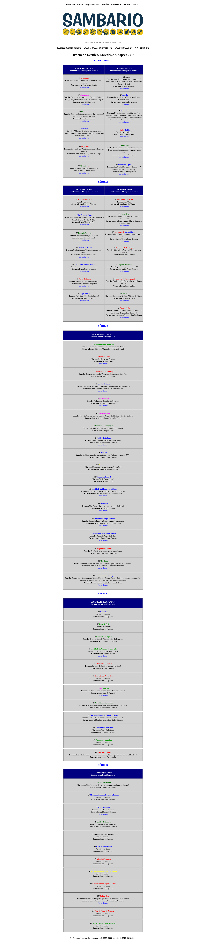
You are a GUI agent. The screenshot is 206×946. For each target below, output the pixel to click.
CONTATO (136, 5)
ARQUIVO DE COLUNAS (120, 5)
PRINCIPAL (70, 5)
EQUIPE (80, 5)
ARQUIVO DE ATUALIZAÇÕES (97, 5)
